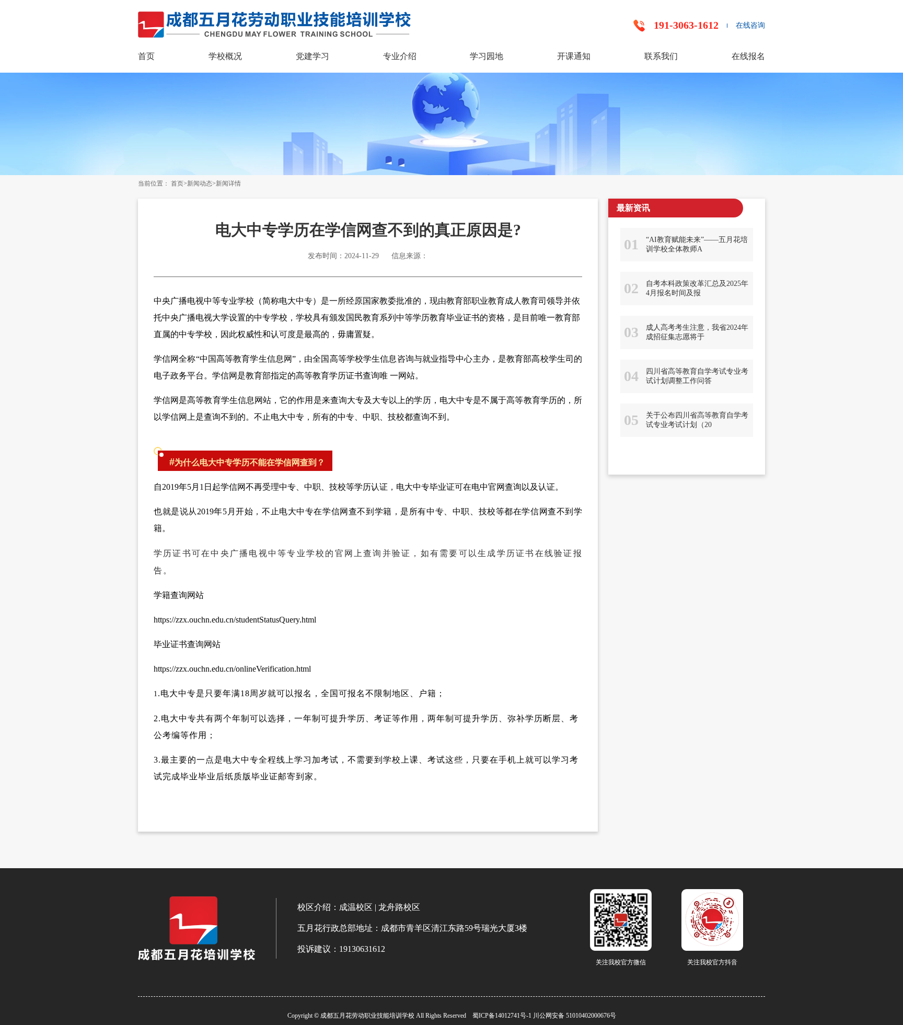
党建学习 (312, 56)
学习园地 (486, 56)
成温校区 (356, 907)
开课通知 (574, 56)
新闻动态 (199, 183)
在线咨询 (750, 25)
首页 (146, 56)
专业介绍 (399, 56)
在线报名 (748, 56)
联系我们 (661, 56)
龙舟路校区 (399, 907)
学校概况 (225, 56)
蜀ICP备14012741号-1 (501, 1015)
